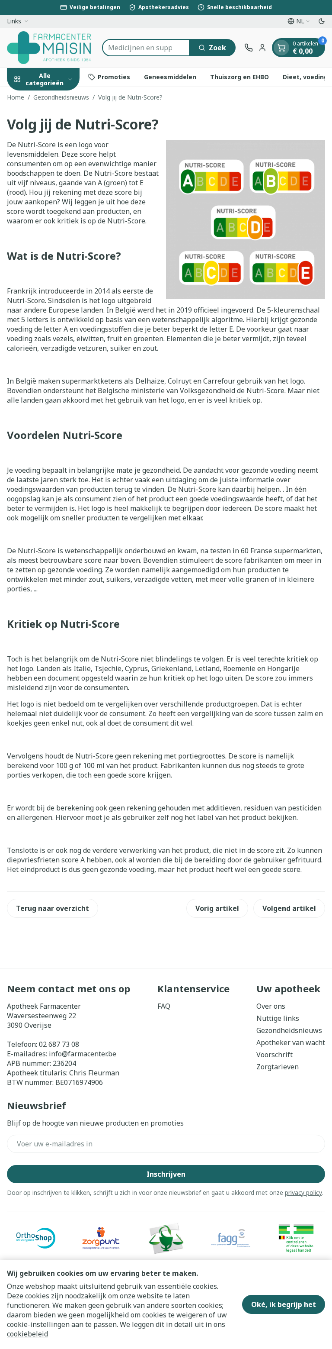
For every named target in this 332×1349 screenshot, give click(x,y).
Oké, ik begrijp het (283, 1304)
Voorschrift (274, 1054)
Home (15, 97)
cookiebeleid (27, 1334)
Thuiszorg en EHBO (239, 77)
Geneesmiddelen (170, 77)
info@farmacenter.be (82, 1054)
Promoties (114, 77)
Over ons (270, 1006)
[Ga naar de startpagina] (50, 48)
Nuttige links (277, 1018)
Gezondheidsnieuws (61, 97)
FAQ (163, 1006)
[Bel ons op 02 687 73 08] (248, 47)
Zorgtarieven (277, 1066)
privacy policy (303, 1192)
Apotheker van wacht (290, 1042)
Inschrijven (166, 1174)
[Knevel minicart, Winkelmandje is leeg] (281, 47)
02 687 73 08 (59, 1044)
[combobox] (146, 47)
